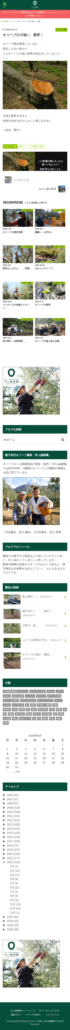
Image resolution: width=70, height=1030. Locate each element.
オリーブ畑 (11, 146)
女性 (34, 709)
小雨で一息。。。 (39, 625)
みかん (7, 696)
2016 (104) (13, 837)
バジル (7, 705)
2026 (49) (13, 929)
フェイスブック (52, 1015)
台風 (15, 709)
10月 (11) (15, 904)
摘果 (59, 709)
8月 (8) (14, 895)
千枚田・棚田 (44, 705)
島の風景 (40, 146)
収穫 (55, 705)
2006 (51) (13, 795)
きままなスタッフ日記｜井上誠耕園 (38, 1021)
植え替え (20, 714)
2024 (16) (13, 920)
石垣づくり (25, 718)
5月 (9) (14, 883)
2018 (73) (13, 845)
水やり (37, 714)
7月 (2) (14, 891)
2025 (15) (13, 925)
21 (53, 758)
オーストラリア (45, 700)
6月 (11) (14, 887)
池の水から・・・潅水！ (37, 613)
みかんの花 (18, 696)
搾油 (52, 709)
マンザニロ (18, 705)
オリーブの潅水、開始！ (37, 656)
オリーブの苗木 (11, 700)
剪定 (33, 705)
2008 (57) (13, 803)
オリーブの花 (54, 696)
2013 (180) (13, 824)
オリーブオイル (28, 700)
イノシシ (30, 696)
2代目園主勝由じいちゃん (15, 691)
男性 (15, 718)
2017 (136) (13, 841)
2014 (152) (13, 828)
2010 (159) (13, 811)
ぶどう (60, 691)
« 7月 (16, 771)
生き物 (7, 718)
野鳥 (52, 718)
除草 (6, 723)
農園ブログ (16, 1015)
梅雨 (11, 714)
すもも (51, 691)
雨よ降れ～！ (37, 596)
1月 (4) (14, 866)
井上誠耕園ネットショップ (23, 1011)
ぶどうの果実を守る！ (42, 639)
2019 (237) (13, 849)
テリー (58, 700)
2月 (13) (15, 870)
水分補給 (47, 714)
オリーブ (26, 146)
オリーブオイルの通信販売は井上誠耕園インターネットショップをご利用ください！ (36, 14)
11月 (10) (15, 908)
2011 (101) (13, 815)
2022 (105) (13, 862)
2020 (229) (13, 853)
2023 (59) (13, 916)
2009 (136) (13, 807)
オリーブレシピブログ (49, 1011)
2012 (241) (13, 820)
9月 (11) (14, 900)
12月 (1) (15, 912)
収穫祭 (7, 709)
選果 (45, 718)
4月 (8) (14, 879)
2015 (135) (13, 832)
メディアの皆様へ (33, 1015)
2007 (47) (13, 799)
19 (35, 758)
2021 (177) (13, 858)
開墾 (59, 718)
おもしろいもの (37, 691)
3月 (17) (15, 874)
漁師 (61, 714)
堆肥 (22, 709)
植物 (29, 714)
